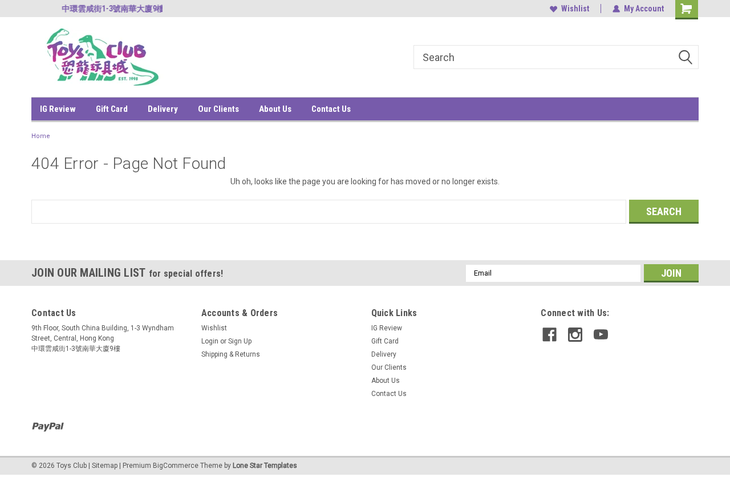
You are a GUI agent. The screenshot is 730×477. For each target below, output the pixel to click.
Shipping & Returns (230, 354)
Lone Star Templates (265, 466)
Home (40, 136)
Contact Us (331, 109)
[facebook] (549, 335)
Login (209, 341)
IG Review (58, 109)
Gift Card (112, 109)
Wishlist (575, 8)
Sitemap (104, 466)
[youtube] (601, 335)
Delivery (163, 109)
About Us (275, 109)
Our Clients (218, 109)
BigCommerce (175, 466)
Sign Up (240, 341)
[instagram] (575, 335)
